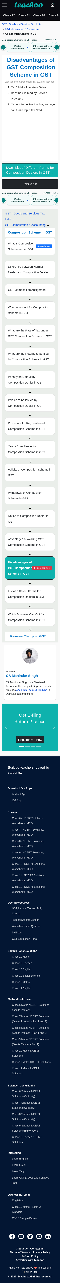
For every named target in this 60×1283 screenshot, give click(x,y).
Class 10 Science (22, 963)
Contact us (37, 1248)
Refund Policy (30, 1256)
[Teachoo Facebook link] (12, 1236)
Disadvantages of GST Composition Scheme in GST (29, 568)
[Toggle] (5, 4)
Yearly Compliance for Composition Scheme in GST (26, 449)
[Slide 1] (21, 746)
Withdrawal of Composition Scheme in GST (25, 495)
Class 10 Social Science (26, 975)
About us (22, 1248)
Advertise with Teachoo (30, 1260)
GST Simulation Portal (24, 939)
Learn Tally (18, 1171)
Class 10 (39, 15)
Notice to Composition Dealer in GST (28, 518)
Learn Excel (19, 1165)
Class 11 (24, 15)
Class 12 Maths (21, 982)
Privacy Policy (41, 1252)
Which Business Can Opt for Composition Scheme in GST (26, 617)
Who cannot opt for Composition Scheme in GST (28, 310)
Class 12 (9, 15)
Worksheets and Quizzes (26, 926)
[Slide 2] (27, 746)
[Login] (52, 5)
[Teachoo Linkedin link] (48, 1236)
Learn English (20, 1158)
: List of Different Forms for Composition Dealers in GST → (30, 170)
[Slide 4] (38, 746)
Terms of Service (20, 1252)
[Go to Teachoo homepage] (28, 5)
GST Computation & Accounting (22, 29)
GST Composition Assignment (27, 289)
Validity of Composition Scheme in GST (30, 472)
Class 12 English (21, 988)
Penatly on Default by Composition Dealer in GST (25, 379)
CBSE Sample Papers (24, 1218)
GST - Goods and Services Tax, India (21, 24)
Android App (19, 794)
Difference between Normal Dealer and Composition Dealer (28, 269)
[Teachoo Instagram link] (21, 1236)
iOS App (16, 800)
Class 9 (53, 15)
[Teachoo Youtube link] (39, 1236)
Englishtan (18, 1200)
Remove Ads (30, 184)
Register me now (30, 740)
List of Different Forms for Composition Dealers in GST (26, 594)
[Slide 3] (33, 746)
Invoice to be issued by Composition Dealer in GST (25, 402)
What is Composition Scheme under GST (29, 246)
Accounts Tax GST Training (31, 690)
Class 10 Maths (21, 956)
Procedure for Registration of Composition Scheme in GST (26, 426)
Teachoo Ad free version (25, 920)
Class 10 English (21, 969)
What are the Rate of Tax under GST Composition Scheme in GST (30, 333)
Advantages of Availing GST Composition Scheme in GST (26, 542)
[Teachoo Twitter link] (30, 1236)
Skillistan (17, 932)
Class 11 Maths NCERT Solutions (31, 1062)
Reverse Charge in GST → (30, 636)
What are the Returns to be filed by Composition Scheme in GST (28, 356)
